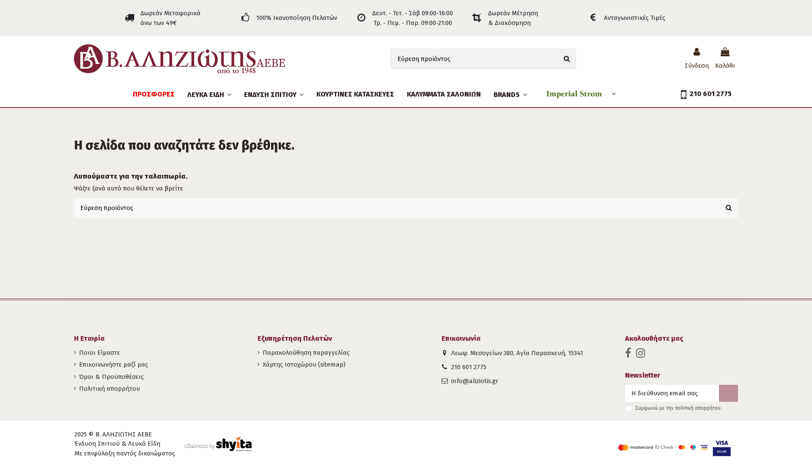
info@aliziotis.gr (474, 381)
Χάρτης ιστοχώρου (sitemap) (304, 364)
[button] (274, 94)
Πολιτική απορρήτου (109, 388)
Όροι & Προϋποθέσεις (111, 377)
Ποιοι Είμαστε (99, 352)
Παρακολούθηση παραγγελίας (306, 352)
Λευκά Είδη (144, 443)
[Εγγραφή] (728, 393)
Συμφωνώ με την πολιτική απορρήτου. (678, 408)
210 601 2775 (468, 367)
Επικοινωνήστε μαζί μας (113, 364)
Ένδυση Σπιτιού (97, 443)
